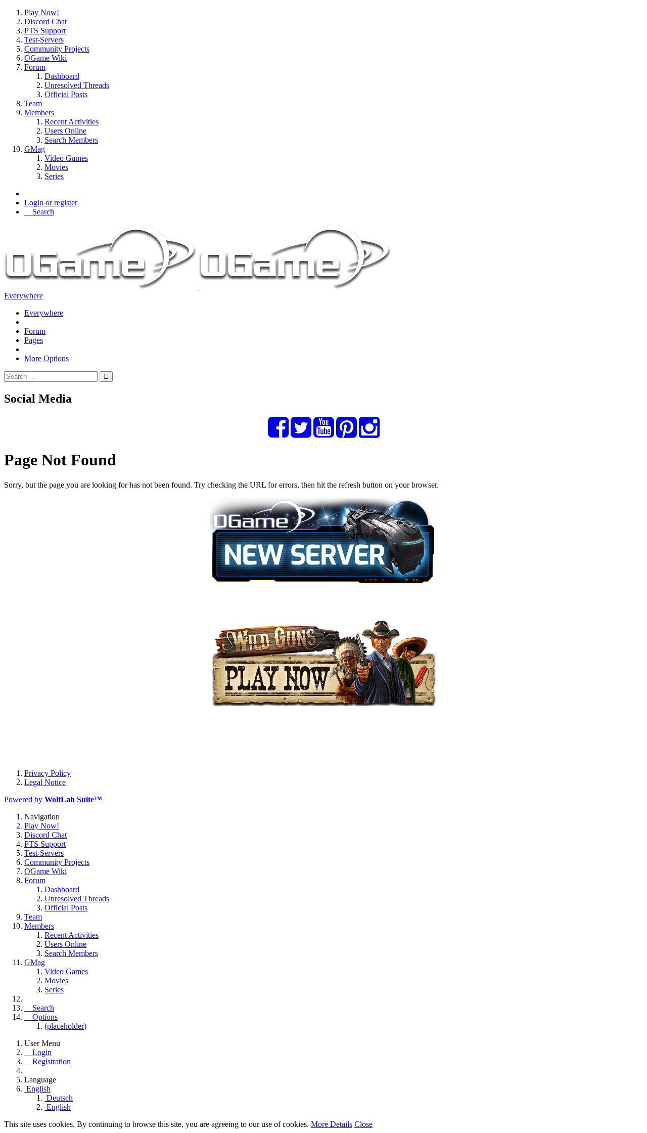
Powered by (53, 799)
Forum (34, 331)
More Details (331, 1124)
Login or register (50, 202)
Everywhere (23, 295)
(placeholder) (65, 1026)
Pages (33, 340)
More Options (46, 358)
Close (363, 1124)
